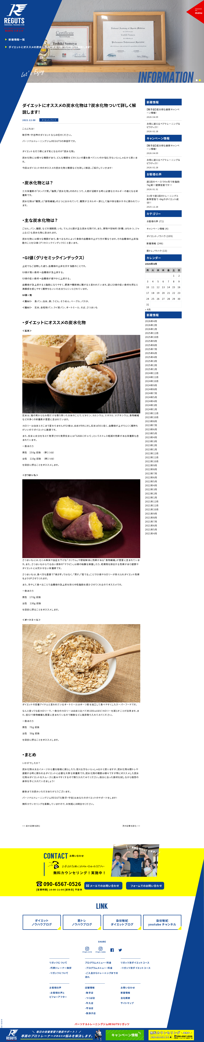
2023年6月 (151, 429)
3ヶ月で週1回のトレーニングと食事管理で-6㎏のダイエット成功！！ (163, 199)
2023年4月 (151, 437)
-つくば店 (90, 997)
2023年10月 (152, 417)
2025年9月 (151, 341)
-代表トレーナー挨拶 (60, 967)
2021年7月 (151, 521)
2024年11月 (152, 377)
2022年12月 (152, 453)
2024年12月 (152, 373)
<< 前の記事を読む (31, 825)
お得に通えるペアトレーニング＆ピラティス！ (163, 125)
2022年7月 (151, 473)
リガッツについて (58, 962)
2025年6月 (151, 353)
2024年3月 (151, 405)
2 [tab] (199, 80)
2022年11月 (152, 457)
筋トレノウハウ (154, 250)
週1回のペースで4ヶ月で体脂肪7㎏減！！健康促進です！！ (163, 183)
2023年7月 (151, 425)
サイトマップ (127, 1003)
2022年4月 (151, 485)
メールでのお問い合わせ (104, 886)
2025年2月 (151, 365)
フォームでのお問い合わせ (146, 886)
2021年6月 (151, 525)
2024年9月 (151, 385)
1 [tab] (196, 80)
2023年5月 (151, 433)
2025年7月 (151, 349)
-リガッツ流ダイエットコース (136, 967)
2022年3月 (151, 489)
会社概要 (125, 997)
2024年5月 (151, 397)
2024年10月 (152, 381)
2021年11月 (152, 505)
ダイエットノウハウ (49, 120)
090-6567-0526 (62, 883)
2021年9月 (151, 513)
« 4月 (148, 309)
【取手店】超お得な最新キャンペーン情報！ (163, 111)
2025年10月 (152, 337)
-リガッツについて (58, 973)
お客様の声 (152, 221)
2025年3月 (151, 361)
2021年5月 (151, 529)
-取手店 (89, 992)
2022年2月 (151, 493)
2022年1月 (151, 497)
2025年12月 (152, 333)
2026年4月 (151, 321)
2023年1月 (151, 449)
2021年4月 (151, 533)
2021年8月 (151, 517)
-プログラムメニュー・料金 (99, 967)
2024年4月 (151, 401)
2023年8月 (151, 421)
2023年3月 (151, 441)
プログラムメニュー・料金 (98, 962)
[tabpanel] (102, 41)
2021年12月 (152, 501)
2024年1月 (151, 409)
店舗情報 (90, 987)
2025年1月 (151, 369)
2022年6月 (151, 477)
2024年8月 (151, 389)
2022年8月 (151, 469)
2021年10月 (152, 509)
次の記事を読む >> (131, 825)
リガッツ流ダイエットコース (135, 962)
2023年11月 (152, 413)
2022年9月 (151, 465)
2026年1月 (151, 329)
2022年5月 (151, 481)
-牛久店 (89, 1003)
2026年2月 (151, 325)
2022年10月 (152, 461)
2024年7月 (151, 393)
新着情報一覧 (17, 39)
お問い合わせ (128, 987)
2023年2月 (151, 445)
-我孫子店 (90, 1013)
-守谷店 (89, 1008)
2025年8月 (151, 345)
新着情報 (48, 123)
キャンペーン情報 (155, 228)
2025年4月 (151, 357)
